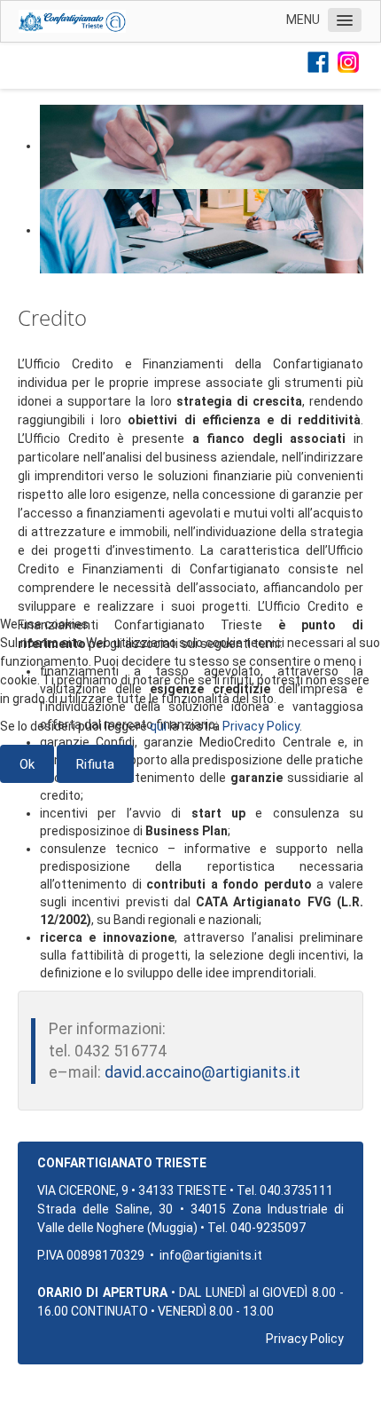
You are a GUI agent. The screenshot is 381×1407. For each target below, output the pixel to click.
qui (158, 726)
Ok (27, 764)
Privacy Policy (260, 726)
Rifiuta (95, 764)
